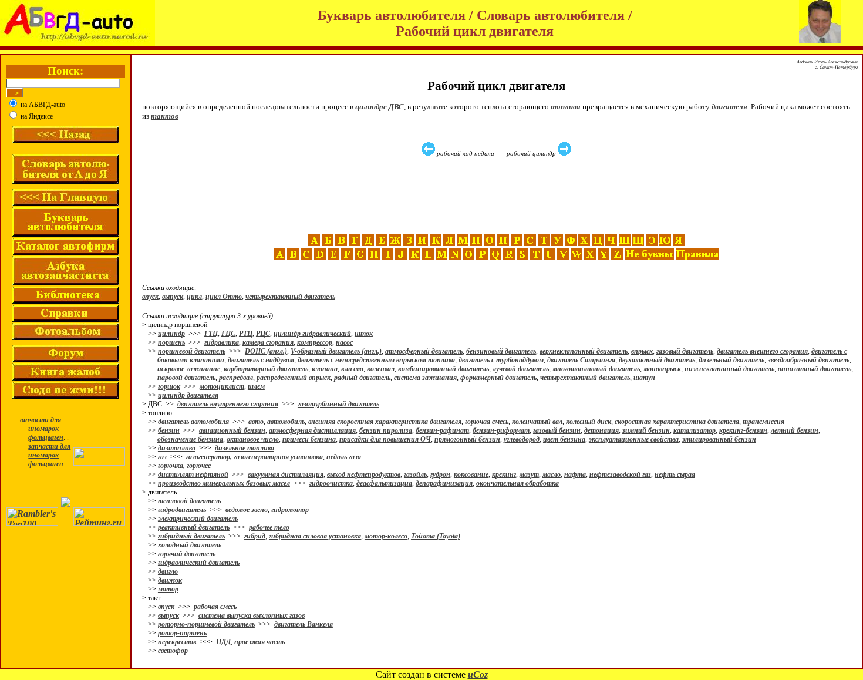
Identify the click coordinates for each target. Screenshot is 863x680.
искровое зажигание (188, 369)
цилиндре (371, 106)
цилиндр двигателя (188, 395)
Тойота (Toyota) (435, 536)
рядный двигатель (362, 377)
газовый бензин (557, 430)
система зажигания (425, 377)
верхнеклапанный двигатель (584, 351)
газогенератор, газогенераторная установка (254, 457)
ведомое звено (246, 510)
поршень (171, 342)
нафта (575, 474)
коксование (471, 474)
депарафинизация (444, 483)
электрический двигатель (198, 518)
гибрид (254, 536)
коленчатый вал (537, 422)
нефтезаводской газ (620, 474)
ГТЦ (211, 333)
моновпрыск (662, 369)
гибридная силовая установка (315, 536)
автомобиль (286, 422)
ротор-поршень (182, 633)
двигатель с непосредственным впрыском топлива (376, 360)
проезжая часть (259, 642)
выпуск (172, 296)
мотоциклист (222, 386)
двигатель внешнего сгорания (762, 351)
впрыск (642, 351)
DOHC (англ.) (266, 351)
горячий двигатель (186, 554)
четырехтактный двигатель (290, 296)
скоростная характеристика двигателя (677, 422)
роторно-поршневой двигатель (206, 624)
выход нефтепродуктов (363, 474)
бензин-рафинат (442, 430)
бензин (169, 430)
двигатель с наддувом (261, 360)
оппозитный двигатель (814, 369)
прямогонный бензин (467, 439)
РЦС (263, 333)
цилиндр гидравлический (312, 333)
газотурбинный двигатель (338, 404)
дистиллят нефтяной (193, 474)
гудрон (440, 474)
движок (170, 580)
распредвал (236, 377)
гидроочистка (331, 483)
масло (551, 474)
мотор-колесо (386, 536)
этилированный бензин (719, 439)
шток (364, 333)
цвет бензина (564, 439)
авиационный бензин (232, 430)
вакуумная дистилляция (285, 474)
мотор (168, 589)
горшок (169, 386)
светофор (173, 651)
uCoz (478, 674)
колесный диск (588, 422)
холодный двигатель (189, 545)
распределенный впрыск (294, 377)
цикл (194, 296)
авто (256, 422)
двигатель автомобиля (193, 422)
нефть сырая (675, 474)
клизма (352, 369)
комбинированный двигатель (443, 369)
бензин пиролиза (385, 430)
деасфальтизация (384, 483)
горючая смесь (486, 422)
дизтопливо (176, 448)
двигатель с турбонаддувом (501, 360)
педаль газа (343, 457)
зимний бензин (646, 430)
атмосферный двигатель (424, 351)
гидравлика (221, 342)
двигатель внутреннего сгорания (227, 404)
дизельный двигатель (731, 360)
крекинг (504, 474)
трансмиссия (763, 422)
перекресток (177, 642)
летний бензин (794, 430)
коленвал (381, 369)
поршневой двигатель (191, 351)
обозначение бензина (190, 439)
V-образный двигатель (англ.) (336, 351)
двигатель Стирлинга (581, 360)
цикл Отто (223, 296)
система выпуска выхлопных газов (251, 615)
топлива (566, 106)
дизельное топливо (244, 448)
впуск (150, 296)
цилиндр (171, 333)
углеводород (522, 439)
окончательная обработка (517, 483)
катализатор (694, 430)
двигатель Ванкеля (303, 624)
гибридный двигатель (191, 536)
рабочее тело (269, 527)
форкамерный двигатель (498, 377)
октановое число (253, 439)
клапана (325, 369)
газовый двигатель (684, 351)
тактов (164, 116)
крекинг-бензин (743, 430)
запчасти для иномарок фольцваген (41, 429)
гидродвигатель (182, 510)
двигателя (729, 106)
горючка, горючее (184, 466)
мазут (529, 474)
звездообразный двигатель (808, 360)
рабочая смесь (215, 606)
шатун (644, 377)
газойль (415, 474)
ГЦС (228, 333)
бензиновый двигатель (501, 351)
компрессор (314, 342)
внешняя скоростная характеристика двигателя (384, 422)
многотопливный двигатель (596, 369)
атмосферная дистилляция (312, 430)
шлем (256, 386)
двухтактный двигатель (657, 360)
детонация (601, 430)
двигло (168, 571)
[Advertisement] (497, 195)
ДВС (396, 106)
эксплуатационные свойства (634, 439)
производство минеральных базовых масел (224, 483)
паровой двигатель (186, 377)
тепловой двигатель (189, 501)
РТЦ (245, 333)
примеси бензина (309, 439)
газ (162, 457)
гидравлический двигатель (199, 562)
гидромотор (290, 510)
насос (344, 342)
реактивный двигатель (194, 527)
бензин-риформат (501, 430)
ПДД (223, 642)
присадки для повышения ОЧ (385, 439)
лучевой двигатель (521, 369)
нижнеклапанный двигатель (729, 369)
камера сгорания (268, 342)
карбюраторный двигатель (266, 369)
